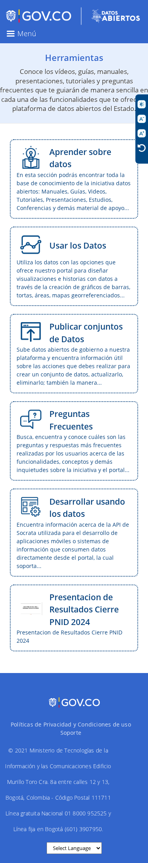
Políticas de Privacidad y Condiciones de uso (71, 724)
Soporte (70, 732)
